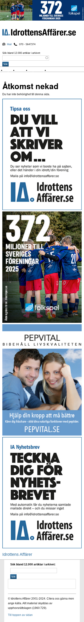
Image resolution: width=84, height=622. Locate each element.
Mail (9, 44)
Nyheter (11, 70)
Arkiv (52, 70)
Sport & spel (39, 70)
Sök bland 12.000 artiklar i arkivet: (21, 52)
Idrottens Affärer (39, 33)
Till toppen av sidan (20, 615)
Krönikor (23, 70)
